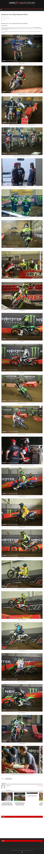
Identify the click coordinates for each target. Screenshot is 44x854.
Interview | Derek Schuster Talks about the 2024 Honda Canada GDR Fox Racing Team (7, 804)
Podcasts (28, 792)
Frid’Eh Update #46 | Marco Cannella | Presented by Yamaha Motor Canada (19, 804)
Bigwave (3, 20)
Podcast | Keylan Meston (32, 795)
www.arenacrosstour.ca (31, 31)
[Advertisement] (22, 828)
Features (3, 18)
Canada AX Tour (8, 778)
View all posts (40, 785)
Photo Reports (7, 18)
